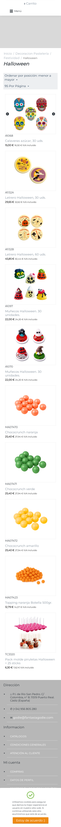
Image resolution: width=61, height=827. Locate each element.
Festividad (11, 58)
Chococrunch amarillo (22, 546)
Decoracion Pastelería (32, 53)
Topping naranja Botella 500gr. (28, 602)
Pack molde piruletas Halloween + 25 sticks (30, 661)
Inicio (8, 53)
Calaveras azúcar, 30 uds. (24, 141)
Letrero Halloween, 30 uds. (25, 197)
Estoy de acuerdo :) (30, 820)
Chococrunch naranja (21, 432)
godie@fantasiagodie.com (33, 717)
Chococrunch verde (20, 489)
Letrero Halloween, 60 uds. (25, 254)
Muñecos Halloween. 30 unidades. (23, 313)
